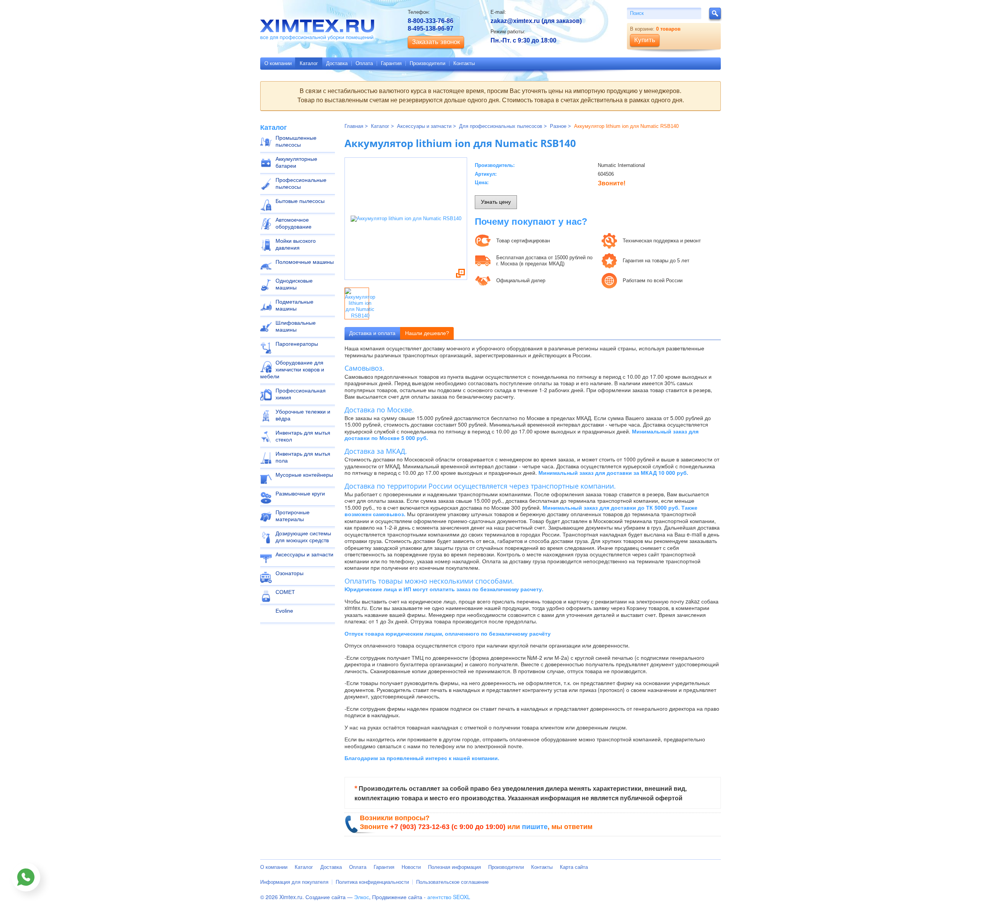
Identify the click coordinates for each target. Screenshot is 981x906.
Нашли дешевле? (427, 333)
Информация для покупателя (294, 882)
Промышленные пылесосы (296, 141)
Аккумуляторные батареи (296, 162)
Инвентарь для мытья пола (303, 457)
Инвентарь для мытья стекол (303, 436)
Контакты (464, 63)
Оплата (364, 63)
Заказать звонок (436, 42)
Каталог (309, 63)
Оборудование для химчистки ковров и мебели (292, 369)
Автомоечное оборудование (294, 223)
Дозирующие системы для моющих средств (303, 536)
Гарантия (391, 63)
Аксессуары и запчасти (304, 554)
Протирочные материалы (293, 515)
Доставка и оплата (372, 333)
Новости (411, 867)
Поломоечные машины (305, 262)
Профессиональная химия (301, 394)
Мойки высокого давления (296, 244)
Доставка (337, 63)
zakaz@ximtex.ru (515, 21)
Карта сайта (574, 867)
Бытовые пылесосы (300, 201)
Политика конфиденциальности (372, 882)
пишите (535, 827)
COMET (285, 592)
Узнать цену (496, 202)
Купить (644, 40)
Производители (427, 63)
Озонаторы (289, 573)
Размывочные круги (300, 494)
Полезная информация (454, 867)
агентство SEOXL (448, 897)
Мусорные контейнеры (304, 475)
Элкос (361, 897)
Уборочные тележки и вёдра (303, 415)
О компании (278, 63)
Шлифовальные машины (296, 326)
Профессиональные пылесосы (301, 183)
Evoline (284, 611)
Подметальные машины (294, 305)
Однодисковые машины (294, 284)
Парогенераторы (297, 344)
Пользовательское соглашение (452, 882)
